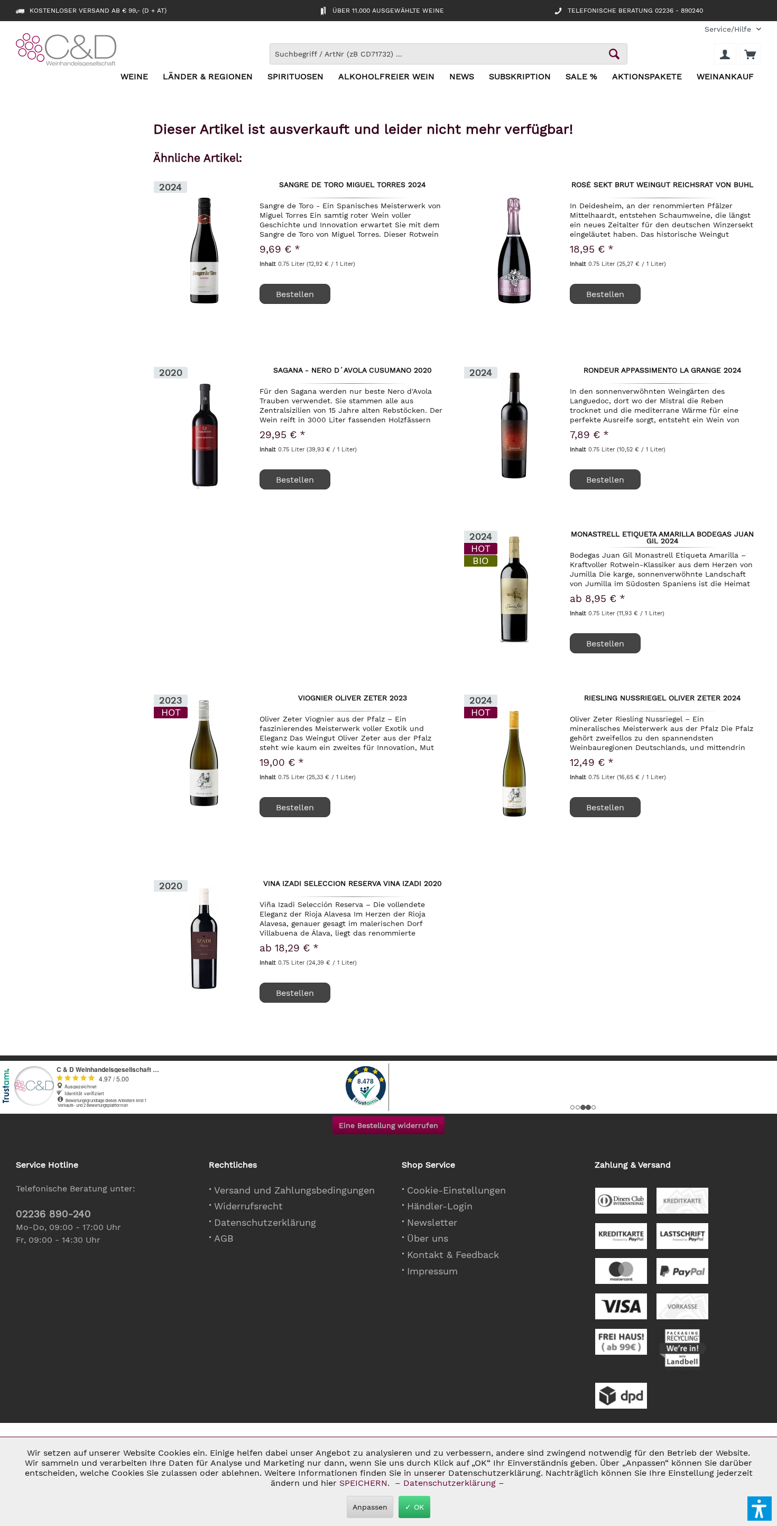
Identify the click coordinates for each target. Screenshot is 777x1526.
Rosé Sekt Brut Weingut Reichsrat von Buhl (662, 185)
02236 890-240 (53, 1214)
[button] (759, 1508)
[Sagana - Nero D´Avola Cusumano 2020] (204, 436)
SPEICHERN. (365, 1483)
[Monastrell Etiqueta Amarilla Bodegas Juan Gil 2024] (514, 589)
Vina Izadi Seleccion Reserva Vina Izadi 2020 (352, 883)
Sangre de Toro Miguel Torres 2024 (352, 185)
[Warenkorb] (750, 53)
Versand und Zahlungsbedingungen (294, 1190)
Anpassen (370, 1507)
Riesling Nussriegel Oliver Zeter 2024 (662, 698)
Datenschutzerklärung (265, 1222)
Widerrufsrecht (248, 1205)
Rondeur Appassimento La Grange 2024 (663, 370)
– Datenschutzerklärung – (449, 1483)
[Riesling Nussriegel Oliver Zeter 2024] (514, 764)
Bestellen (605, 480)
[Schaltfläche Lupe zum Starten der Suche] (614, 54)
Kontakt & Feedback (453, 1254)
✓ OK (414, 1507)
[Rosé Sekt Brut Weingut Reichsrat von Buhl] (514, 250)
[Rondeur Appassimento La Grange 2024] (514, 425)
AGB (224, 1238)
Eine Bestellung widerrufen (388, 1125)
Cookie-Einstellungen (456, 1190)
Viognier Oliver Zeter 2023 (352, 698)
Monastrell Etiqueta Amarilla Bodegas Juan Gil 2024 (662, 537)
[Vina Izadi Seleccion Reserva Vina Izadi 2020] (204, 938)
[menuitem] (729, 29)
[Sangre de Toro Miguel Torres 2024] (204, 250)
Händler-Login (440, 1205)
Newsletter (432, 1222)
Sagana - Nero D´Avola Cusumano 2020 (352, 370)
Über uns (427, 1238)
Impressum (432, 1271)
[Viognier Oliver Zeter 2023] (204, 753)
